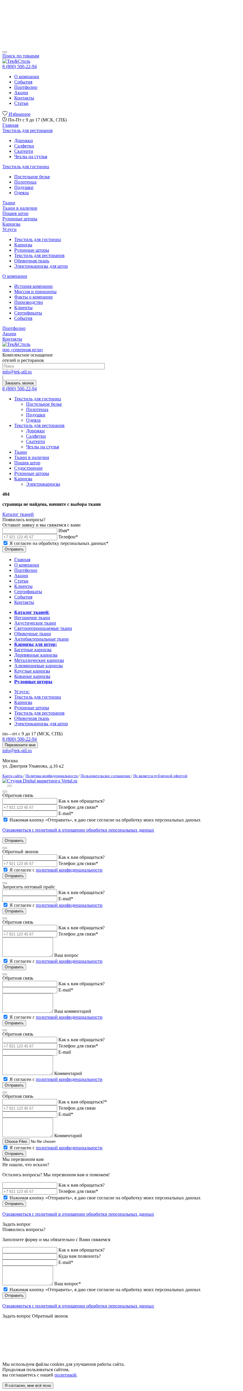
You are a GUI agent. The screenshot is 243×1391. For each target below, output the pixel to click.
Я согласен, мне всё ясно (28, 1385)
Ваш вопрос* (67, 1283)
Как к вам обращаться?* (82, 1101)
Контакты (24, 97)
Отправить (14, 549)
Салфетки (24, 145)
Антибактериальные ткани (41, 638)
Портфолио (25, 87)
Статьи (21, 103)
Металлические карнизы (39, 660)
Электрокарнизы (43, 484)
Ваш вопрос (66, 955)
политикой (65, 1374)
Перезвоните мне (20, 745)
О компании (26, 76)
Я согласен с (56, 869)
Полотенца (25, 181)
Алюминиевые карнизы (38, 665)
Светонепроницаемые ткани (43, 628)
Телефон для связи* (78, 933)
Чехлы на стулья (30, 156)
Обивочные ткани (32, 633)
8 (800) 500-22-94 (19, 388)
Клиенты (23, 307)
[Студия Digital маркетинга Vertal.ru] (39, 780)
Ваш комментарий (72, 1011)
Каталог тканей (18, 514)
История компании (33, 286)
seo (9, 785)
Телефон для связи (78, 807)
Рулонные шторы (19, 218)
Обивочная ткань (31, 260)
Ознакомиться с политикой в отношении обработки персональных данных (78, 829)
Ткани (8, 202)
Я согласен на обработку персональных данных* (58, 543)
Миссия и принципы (35, 291)
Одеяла (21, 192)
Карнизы (11, 224)
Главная (10, 125)
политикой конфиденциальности (69, 869)
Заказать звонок (19, 383)
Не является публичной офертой (160, 776)
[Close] (4, 791)
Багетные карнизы (33, 649)
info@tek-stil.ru (17, 371)
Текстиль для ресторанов (27, 130)
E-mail (64, 1052)
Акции (21, 92)
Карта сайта (12, 776)
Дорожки (23, 140)
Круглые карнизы (32, 670)
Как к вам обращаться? (81, 800)
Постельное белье (32, 176)
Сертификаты (28, 312)
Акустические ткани (35, 622)
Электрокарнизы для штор (41, 266)
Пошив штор (15, 213)
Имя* (63, 530)
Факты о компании (33, 296)
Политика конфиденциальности (52, 776)
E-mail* (65, 813)
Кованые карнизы (32, 676)
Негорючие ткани (32, 617)
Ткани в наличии (19, 208)
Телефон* (68, 536)
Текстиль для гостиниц (25, 166)
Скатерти (23, 151)
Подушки (23, 187)
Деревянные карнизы (35, 654)
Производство (28, 302)
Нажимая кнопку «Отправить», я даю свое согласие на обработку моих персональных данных (105, 819)
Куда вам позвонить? (79, 1256)
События (23, 81)
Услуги (9, 229)
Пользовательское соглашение (106, 776)
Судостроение (28, 468)
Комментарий (68, 1073)
